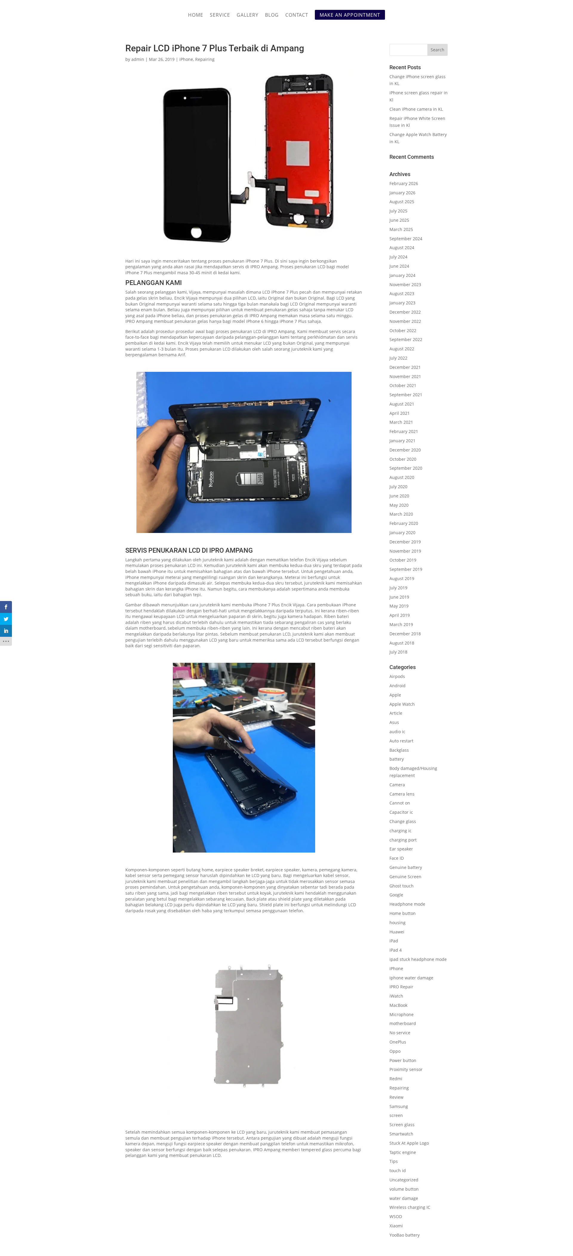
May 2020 (399, 505)
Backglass (399, 750)
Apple (395, 695)
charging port (403, 840)
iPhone (186, 59)
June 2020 (399, 496)
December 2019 (405, 542)
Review (396, 1097)
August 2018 (401, 643)
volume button (404, 1189)
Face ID (396, 858)
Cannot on (399, 803)
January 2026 (402, 192)
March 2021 (401, 422)
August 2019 (401, 578)
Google (396, 895)
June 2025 (399, 220)
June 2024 (399, 266)
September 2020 (405, 468)
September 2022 (405, 339)
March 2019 (401, 624)
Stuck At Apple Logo (409, 1143)
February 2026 (403, 183)
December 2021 (405, 367)
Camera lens (402, 794)
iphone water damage (411, 978)
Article (395, 713)
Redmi (395, 1078)
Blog (272, 15)
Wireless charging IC (409, 1207)
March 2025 (401, 229)
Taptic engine (402, 1152)
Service (220, 15)
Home (195, 15)
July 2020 (398, 486)
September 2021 (405, 394)
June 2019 (399, 597)
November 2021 (405, 376)
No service (399, 1032)
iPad (393, 941)
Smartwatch (401, 1134)
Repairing (205, 59)
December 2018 (405, 634)
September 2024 (405, 238)
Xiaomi (396, 1226)
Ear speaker (401, 849)
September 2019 (405, 569)
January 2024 (402, 275)
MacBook (398, 1005)
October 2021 (402, 385)
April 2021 (399, 413)
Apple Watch (402, 704)
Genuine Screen (405, 876)
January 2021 (402, 440)
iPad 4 (395, 950)
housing (397, 922)
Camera (397, 784)
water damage (403, 1198)
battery (396, 759)
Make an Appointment (350, 15)
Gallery (247, 15)
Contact (296, 15)
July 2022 (398, 358)
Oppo (395, 1051)
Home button (402, 913)
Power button (402, 1060)
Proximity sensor (406, 1069)
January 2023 (402, 303)
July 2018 (398, 652)
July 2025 (398, 211)
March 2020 (401, 514)
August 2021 (401, 404)
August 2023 (401, 293)
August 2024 (401, 247)
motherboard (402, 1023)
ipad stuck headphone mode (418, 959)
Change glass (402, 821)
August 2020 (401, 477)
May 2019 (399, 606)
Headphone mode (407, 904)
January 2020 (402, 532)
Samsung (398, 1106)
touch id (397, 1170)
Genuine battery (405, 867)
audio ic (397, 731)
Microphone (401, 1014)
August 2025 (401, 201)
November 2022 (405, 321)
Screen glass (402, 1124)
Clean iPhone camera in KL (416, 109)
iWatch (396, 996)
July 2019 (398, 588)
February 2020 (403, 523)
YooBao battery (404, 1235)
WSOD (395, 1216)
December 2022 (405, 312)
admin (137, 59)
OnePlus (397, 1042)
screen (396, 1115)
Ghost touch (401, 886)
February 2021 (403, 431)
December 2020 (405, 450)
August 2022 (401, 349)
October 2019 (402, 560)
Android (397, 685)
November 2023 (405, 284)
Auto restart (401, 741)
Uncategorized (403, 1180)
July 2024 (398, 257)
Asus (394, 722)
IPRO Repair (401, 987)
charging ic (400, 830)
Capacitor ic (401, 812)
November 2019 (405, 551)
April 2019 (399, 615)
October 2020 (402, 459)
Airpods (397, 676)
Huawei (396, 932)
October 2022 (402, 330)
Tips (393, 1161)
